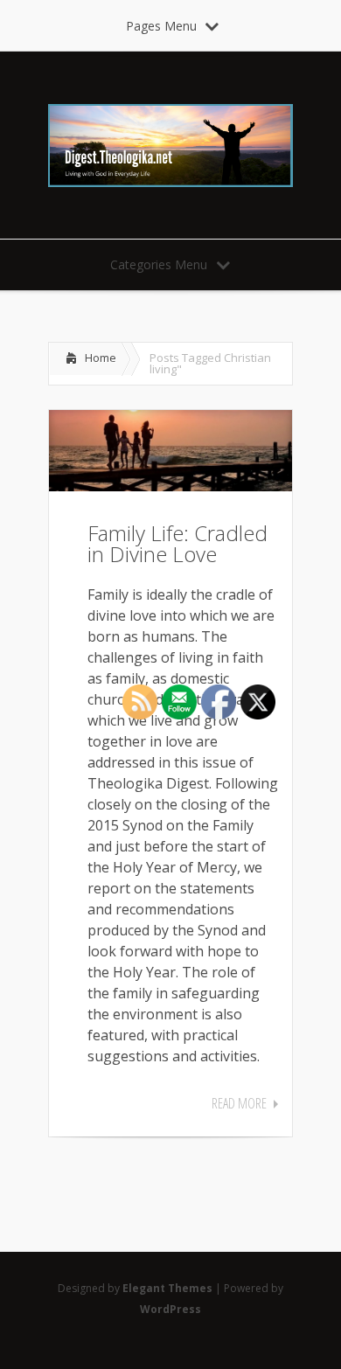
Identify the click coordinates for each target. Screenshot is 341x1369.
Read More (239, 1103)
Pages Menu (161, 25)
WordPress (170, 1309)
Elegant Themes (167, 1288)
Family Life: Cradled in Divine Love (177, 543)
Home (100, 357)
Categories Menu (158, 264)
